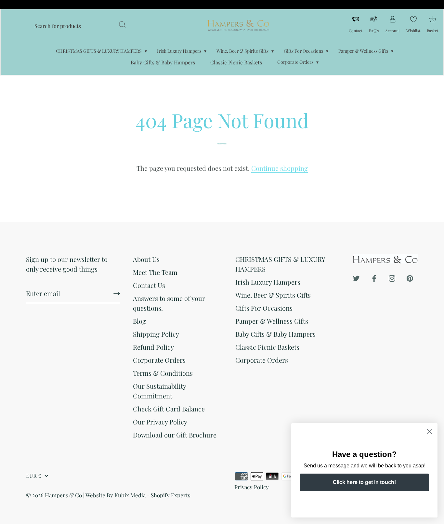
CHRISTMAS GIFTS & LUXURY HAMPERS (99, 51)
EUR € (33, 475)
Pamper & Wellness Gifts (363, 51)
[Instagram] (392, 277)
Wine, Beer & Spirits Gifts (242, 51)
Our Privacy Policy (160, 421)
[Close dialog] (429, 431)
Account (392, 30)
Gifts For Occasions (303, 51)
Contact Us (149, 285)
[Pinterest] (410, 277)
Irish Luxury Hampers (179, 51)
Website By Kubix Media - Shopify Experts (137, 495)
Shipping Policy (156, 333)
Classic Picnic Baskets (236, 62)
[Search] (122, 25)
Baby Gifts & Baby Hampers (163, 62)
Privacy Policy (251, 486)
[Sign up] (116, 293)
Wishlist (413, 30)
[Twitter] (356, 277)
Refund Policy (153, 347)
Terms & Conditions (163, 373)
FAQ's (374, 30)
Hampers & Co (63, 495)
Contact (355, 30)
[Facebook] (374, 277)
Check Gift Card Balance (169, 408)
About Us (146, 259)
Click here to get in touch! (364, 482)
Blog (139, 320)
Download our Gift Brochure (174, 434)
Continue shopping (279, 168)
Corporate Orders (295, 62)
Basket (432, 24)
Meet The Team (155, 272)
